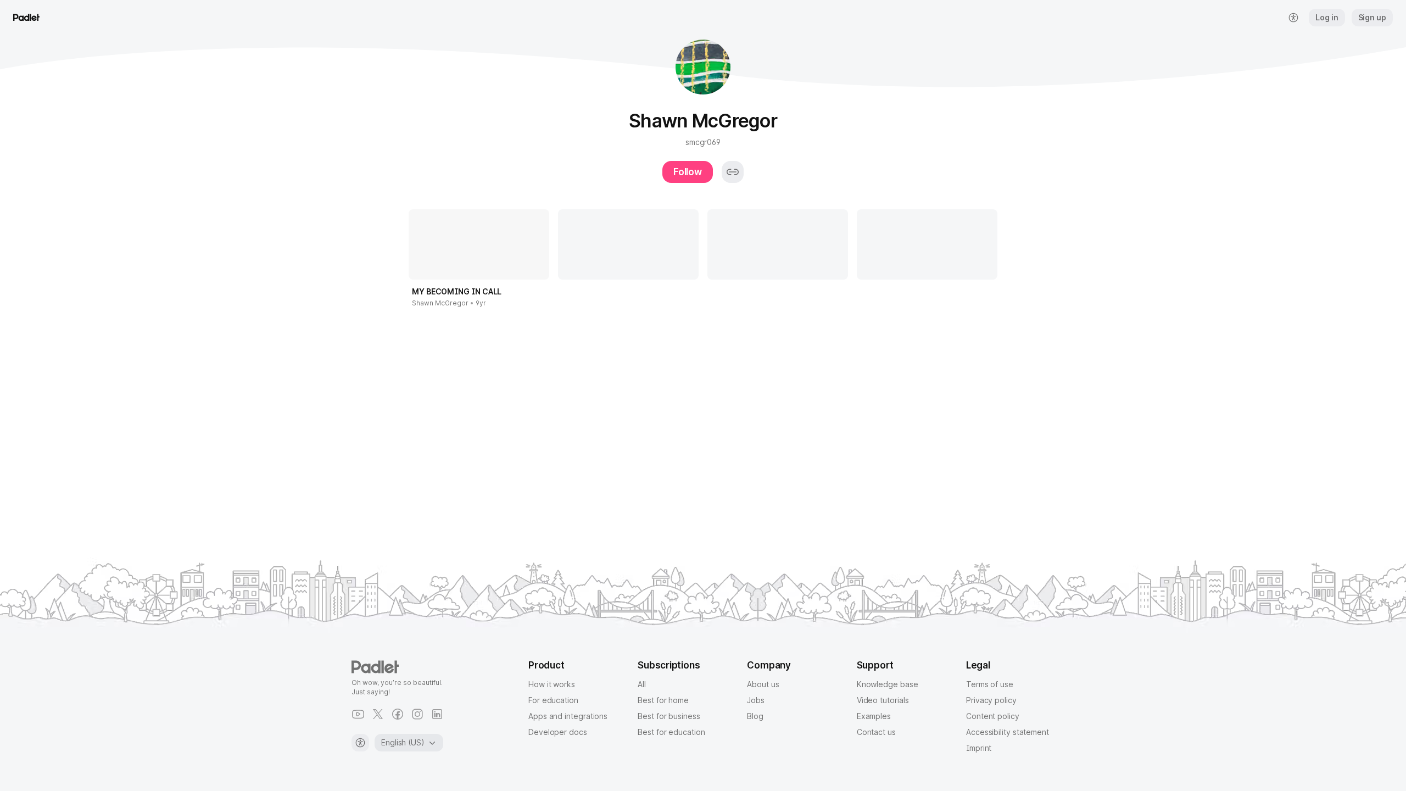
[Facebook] (397, 714)
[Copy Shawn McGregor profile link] (733, 172)
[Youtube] (358, 714)
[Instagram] (417, 714)
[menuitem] (1293, 17)
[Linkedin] (437, 714)
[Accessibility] (360, 742)
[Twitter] (377, 714)
